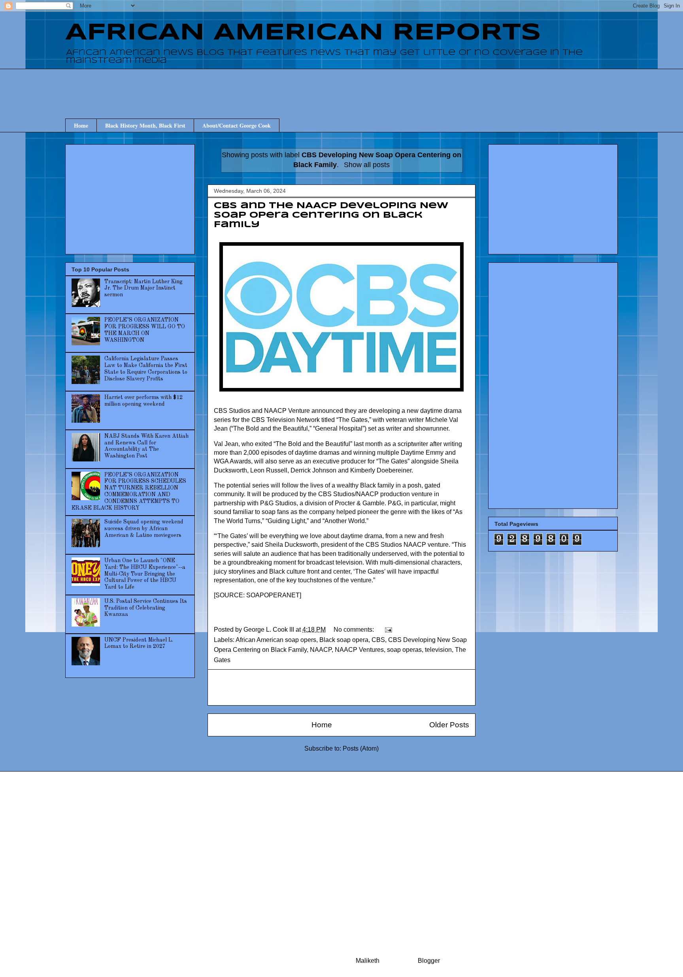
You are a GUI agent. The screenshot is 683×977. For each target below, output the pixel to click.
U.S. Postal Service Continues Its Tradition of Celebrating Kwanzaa (145, 608)
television (438, 649)
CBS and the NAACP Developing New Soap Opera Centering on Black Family (331, 215)
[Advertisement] (341, 86)
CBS (378, 639)
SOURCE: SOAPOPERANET (257, 595)
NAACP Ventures (359, 649)
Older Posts (449, 725)
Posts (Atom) (361, 748)
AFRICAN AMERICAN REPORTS (303, 32)
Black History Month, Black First (145, 125)
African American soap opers (276, 639)
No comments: (354, 629)
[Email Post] (388, 629)
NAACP (321, 649)
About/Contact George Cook (236, 125)
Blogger (429, 960)
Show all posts (366, 165)
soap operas (404, 649)
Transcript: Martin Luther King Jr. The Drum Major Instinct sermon (143, 288)
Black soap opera (343, 639)
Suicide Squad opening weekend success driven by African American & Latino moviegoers (143, 528)
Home (81, 125)
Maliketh (367, 960)
